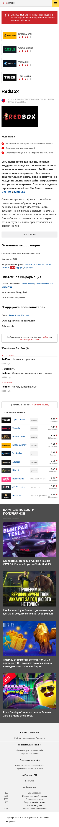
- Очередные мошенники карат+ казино (27, 373)
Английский (14, 315)
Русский (25, 315)
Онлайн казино (34, 793)
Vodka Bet (17, 453)
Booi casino (18, 478)
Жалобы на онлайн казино (34, 809)
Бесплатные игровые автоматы (29, 765)
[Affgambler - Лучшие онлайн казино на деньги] (9, 3)
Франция (28, 267)
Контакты (29, 781)
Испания (46, 264)
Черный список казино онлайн (29, 769)
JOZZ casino (18, 487)
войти (45, 337)
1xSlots (16, 461)
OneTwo (6, 192)
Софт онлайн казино (29, 753)
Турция (19, 267)
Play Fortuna (18, 436)
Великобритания (33, 264)
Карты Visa (7, 287)
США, (12, 267)
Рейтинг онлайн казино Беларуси (29, 738)
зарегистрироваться (29, 339)
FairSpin (16, 495)
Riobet (15, 470)
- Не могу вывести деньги (19, 386)
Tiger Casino (18, 419)
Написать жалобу (40, 404)
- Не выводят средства (18, 359)
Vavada (16, 428)
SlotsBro (19, 192)
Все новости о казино (11, 518)
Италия (5, 267)
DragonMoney (19, 445)
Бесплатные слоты (34, 799)
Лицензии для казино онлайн (29, 750)
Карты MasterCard (45, 283)
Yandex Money (27, 283)
